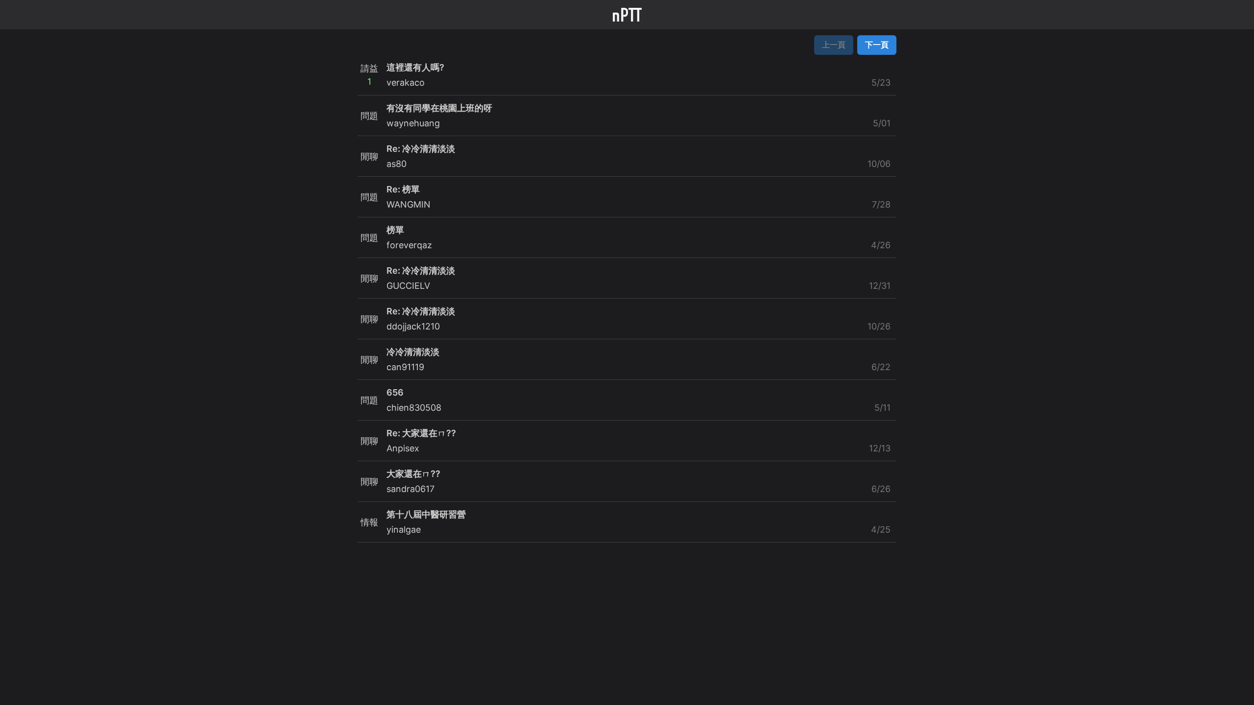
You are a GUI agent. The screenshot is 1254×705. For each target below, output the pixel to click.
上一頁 (833, 44)
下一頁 (877, 44)
